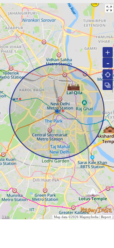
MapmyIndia (88, 217)
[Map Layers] (108, 85)
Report (106, 217)
